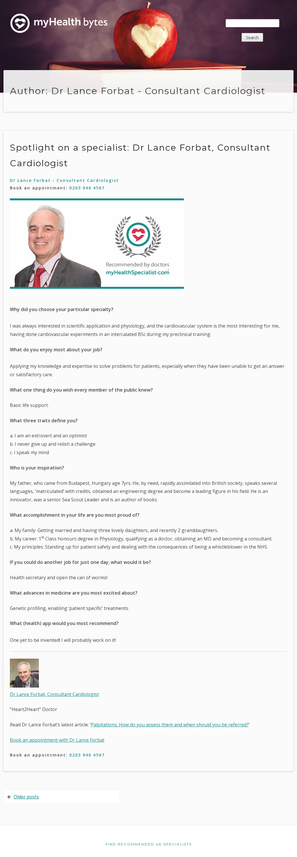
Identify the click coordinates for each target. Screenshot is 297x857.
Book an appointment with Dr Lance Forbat (57, 740)
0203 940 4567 (87, 188)
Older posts (26, 797)
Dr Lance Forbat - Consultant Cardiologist (64, 180)
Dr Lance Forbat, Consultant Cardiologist (54, 694)
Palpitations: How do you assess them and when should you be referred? (170, 724)
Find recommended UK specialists (149, 844)
